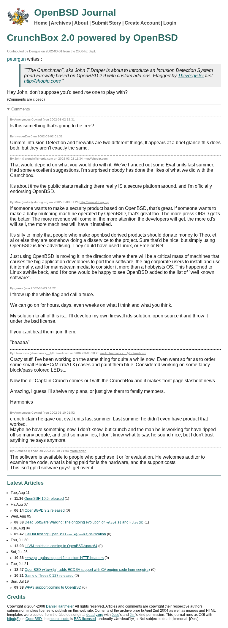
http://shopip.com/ (42, 80)
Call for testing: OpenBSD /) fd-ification (65, 534)
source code (59, 619)
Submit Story (106, 22)
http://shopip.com (95, 158)
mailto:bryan (78, 450)
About (81, 22)
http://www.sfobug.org (94, 202)
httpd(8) (13, 619)
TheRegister (191, 75)
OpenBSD (34, 619)
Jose (115, 615)
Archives (61, 22)
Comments (20, 109)
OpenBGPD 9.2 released (45, 510)
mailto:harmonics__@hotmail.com (123, 353)
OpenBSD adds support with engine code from (87, 570)
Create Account (142, 22)
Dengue (34, 51)
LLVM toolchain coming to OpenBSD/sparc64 (61, 546)
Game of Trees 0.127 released (49, 576)
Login (169, 22)
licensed (85, 619)
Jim (132, 615)
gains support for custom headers (64, 558)
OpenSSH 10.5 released (44, 499)
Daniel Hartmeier (59, 606)
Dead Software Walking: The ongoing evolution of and (84, 522)
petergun (16, 59)
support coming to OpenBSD (53, 587)
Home (41, 22)
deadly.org (94, 615)
